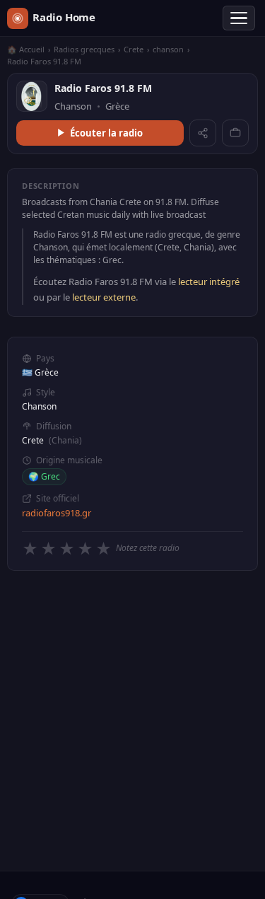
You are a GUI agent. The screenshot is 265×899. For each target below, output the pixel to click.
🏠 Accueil (26, 49)
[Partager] (202, 133)
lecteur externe (104, 297)
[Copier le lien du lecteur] (235, 133)
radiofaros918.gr (56, 512)
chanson (168, 49)
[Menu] (239, 18)
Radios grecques (84, 49)
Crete (133, 49)
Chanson (39, 406)
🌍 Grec (44, 476)
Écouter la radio (106, 133)
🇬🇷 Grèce (40, 372)
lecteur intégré (209, 281)
